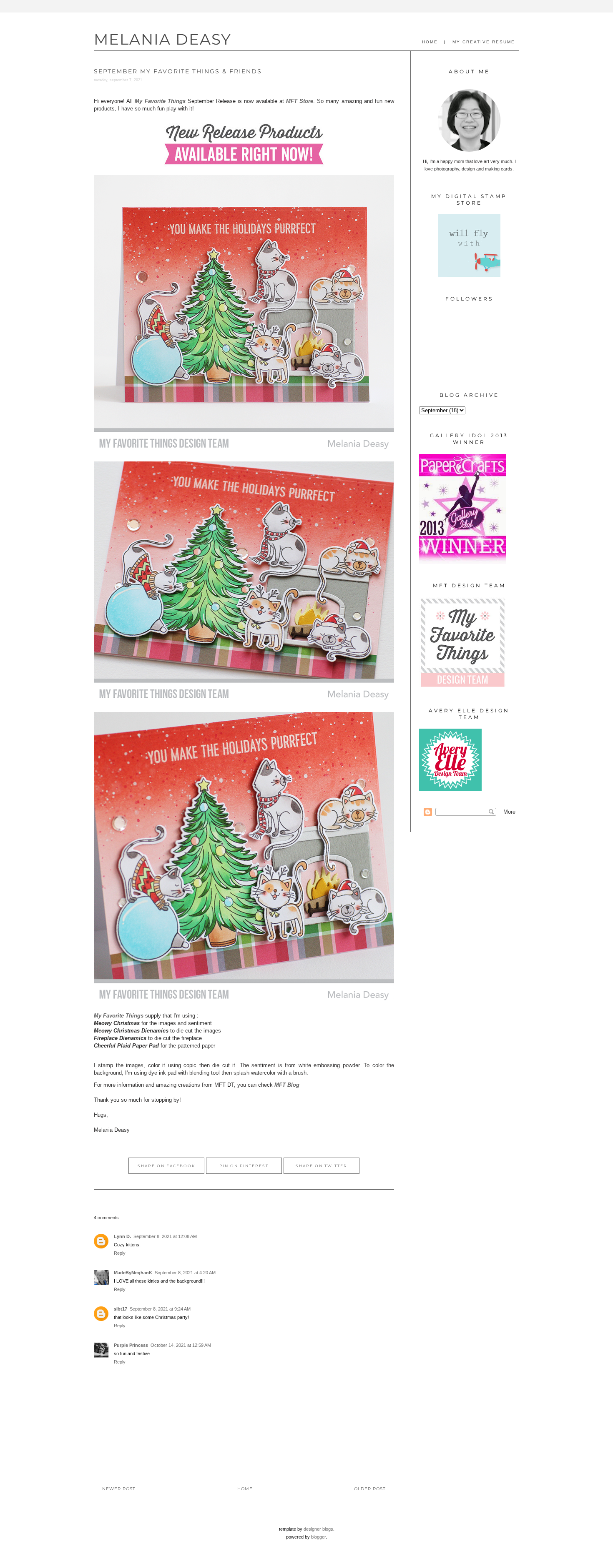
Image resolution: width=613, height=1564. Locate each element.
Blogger (318, 1536)
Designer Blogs (318, 1528)
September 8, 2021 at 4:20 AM (185, 1272)
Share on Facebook (166, 1165)
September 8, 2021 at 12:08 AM (165, 1236)
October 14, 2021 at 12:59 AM (181, 1345)
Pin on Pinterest (244, 1165)
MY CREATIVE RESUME (483, 42)
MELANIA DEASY (162, 39)
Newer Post (119, 1488)
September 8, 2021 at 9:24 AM (160, 1308)
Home (245, 1488)
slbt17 (120, 1308)
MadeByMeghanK (133, 1272)
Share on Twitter (321, 1165)
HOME (430, 42)
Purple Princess (131, 1345)
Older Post (370, 1488)
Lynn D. (122, 1236)
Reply (120, 1253)
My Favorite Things (160, 101)
